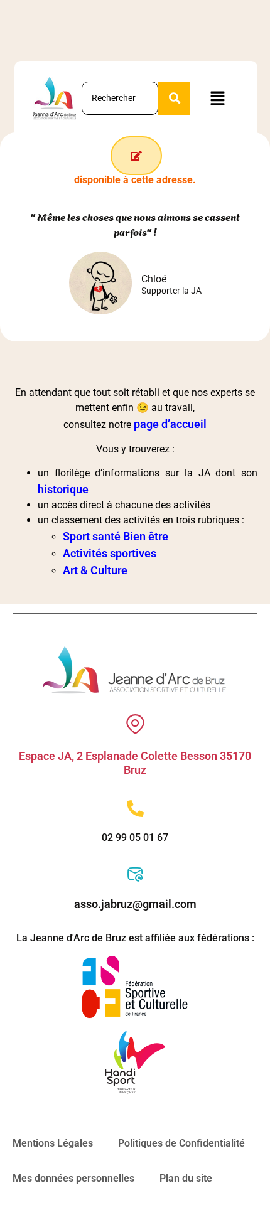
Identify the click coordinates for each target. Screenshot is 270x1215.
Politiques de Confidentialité (181, 1143)
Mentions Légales (53, 1143)
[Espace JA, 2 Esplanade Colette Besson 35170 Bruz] (135, 724)
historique (63, 489)
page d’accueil (170, 424)
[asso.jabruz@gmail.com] (135, 874)
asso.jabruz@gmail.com (135, 904)
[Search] (174, 98)
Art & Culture (95, 570)
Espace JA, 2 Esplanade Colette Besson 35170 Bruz (135, 762)
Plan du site (185, 1178)
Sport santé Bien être (115, 536)
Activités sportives (109, 553)
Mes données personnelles (73, 1178)
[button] (217, 98)
